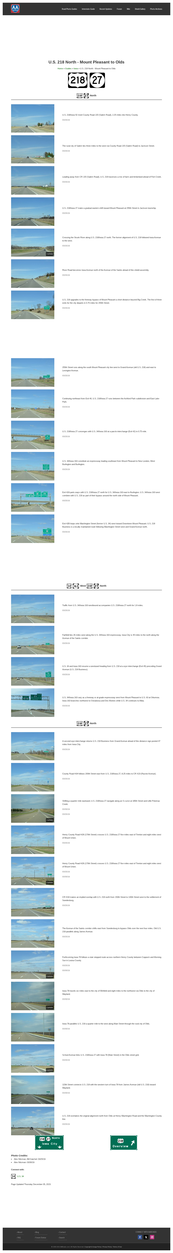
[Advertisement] (86, 38)
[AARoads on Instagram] (152, 1237)
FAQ (19, 1237)
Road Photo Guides (69, 9)
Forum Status (40, 1237)
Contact (62, 1232)
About (19, 1232)
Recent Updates (106, 9)
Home (60, 68)
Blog (37, 1232)
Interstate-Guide (88, 9)
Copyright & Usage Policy (93, 1247)
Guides (68, 68)
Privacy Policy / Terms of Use (112, 1247)
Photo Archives (156, 9)
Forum (119, 9)
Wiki (128, 9)
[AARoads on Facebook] (140, 1237)
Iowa (76, 68)
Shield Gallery (140, 9)
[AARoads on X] (146, 1237)
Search (62, 1237)
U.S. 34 (20, 1176)
